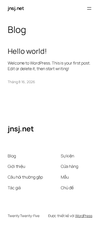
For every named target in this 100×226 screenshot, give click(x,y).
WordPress (83, 215)
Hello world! (27, 51)
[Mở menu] (89, 8)
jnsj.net (16, 8)
